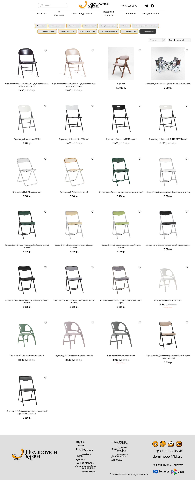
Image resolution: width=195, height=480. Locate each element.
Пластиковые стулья (87, 31)
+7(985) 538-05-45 (128, 6)
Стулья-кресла (74, 26)
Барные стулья (90, 26)
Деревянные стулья (67, 31)
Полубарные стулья (108, 26)
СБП (181, 471)
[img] (146, 5)
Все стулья (41, 26)
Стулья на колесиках (47, 31)
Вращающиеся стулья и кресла (145, 26)
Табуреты (124, 26)
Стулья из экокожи (129, 31)
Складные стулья (148, 31)
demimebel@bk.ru (167, 456)
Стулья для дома (57, 26)
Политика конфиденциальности (129, 474)
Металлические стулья (109, 31)
